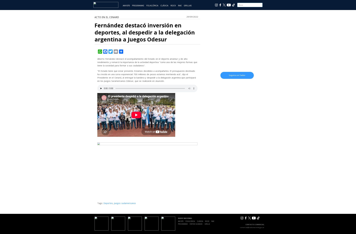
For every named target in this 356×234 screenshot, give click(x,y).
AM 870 (126, 5)
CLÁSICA (164, 5)
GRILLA (207, 224)
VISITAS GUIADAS (196, 224)
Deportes (108, 203)
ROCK (173, 5)
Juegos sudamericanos (125, 203)
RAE (180, 5)
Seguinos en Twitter (237, 75)
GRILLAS (188, 5)
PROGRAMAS (138, 5)
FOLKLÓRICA (152, 5)
